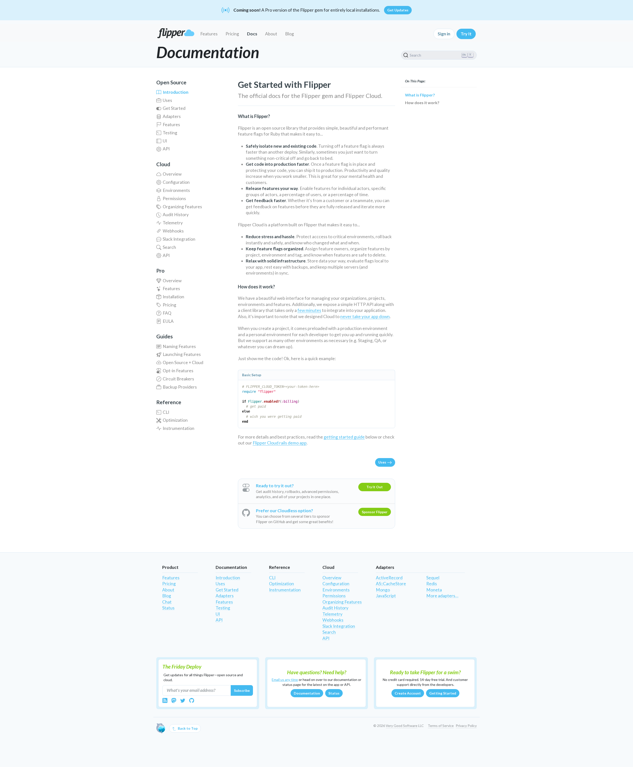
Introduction (175, 92)
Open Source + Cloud (183, 362)
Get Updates (397, 10)
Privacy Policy (466, 725)
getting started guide (344, 437)
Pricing (232, 33)
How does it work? (422, 102)
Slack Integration (179, 239)
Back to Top (187, 728)
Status (168, 607)
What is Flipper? (420, 95)
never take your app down (365, 316)
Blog (289, 33)
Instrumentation (178, 428)
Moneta (434, 589)
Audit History (176, 214)
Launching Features (182, 354)
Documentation (307, 693)
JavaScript (386, 595)
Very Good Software (401, 725)
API (166, 148)
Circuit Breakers (178, 378)
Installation (173, 296)
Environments (176, 190)
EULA (168, 321)
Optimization (175, 420)
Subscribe (242, 690)
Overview (172, 174)
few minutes (309, 310)
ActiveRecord (389, 577)
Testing (170, 132)
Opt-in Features (178, 370)
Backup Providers (180, 387)
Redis (431, 583)
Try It (466, 33)
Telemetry (173, 222)
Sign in (444, 33)
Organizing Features (182, 206)
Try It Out (374, 487)
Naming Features (179, 346)
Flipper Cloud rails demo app (280, 442)
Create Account (408, 693)
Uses (167, 100)
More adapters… (442, 595)
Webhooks (173, 230)
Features (209, 33)
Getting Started (442, 693)
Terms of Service (441, 725)
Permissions (174, 198)
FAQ (167, 313)
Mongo (383, 589)
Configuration (176, 182)
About (271, 33)
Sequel (432, 577)
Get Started (174, 108)
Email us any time (285, 679)
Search (169, 247)
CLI (166, 412)
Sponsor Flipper (374, 512)
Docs (252, 33)
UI (165, 140)
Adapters (172, 116)
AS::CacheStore (391, 583)
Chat (167, 601)
